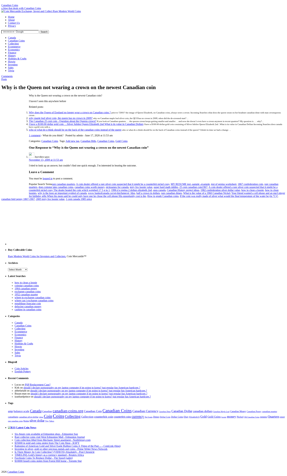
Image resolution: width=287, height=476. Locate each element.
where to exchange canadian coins (32, 297)
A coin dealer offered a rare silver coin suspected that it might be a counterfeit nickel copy (122, 184)
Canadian (47, 411)
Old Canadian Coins (251, 417)
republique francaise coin (28, 303)
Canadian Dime (165, 411)
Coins (58, 416)
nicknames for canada (117, 187)
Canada (12, 37)
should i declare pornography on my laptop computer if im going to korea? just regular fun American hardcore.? (81, 387)
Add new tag (72, 141)
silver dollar (37, 420)
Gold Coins (121, 141)
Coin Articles (21, 368)
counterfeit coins (122, 416)
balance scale (21, 411)
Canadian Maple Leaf (221, 411)
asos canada (159, 190)
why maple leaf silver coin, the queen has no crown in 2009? (61, 118)
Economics (14, 49)
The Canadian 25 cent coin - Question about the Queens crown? (62, 121)
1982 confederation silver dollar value (220, 190)
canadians (13, 416)
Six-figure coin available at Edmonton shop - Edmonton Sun (46, 434)
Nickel (240, 416)
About (11, 19)
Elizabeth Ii (194, 417)
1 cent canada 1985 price (79, 199)
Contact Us (14, 22)
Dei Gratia (148, 417)
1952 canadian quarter (26, 294)
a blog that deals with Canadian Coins (21, 8)
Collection (87, 416)
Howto (11, 61)
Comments (7, 76)
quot (282, 416)
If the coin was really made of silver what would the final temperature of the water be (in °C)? (229, 196)
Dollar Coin (165, 417)
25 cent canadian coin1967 (193, 187)
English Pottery (23, 371)
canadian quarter (269, 411)
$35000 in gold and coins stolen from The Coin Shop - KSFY (47, 443)
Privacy (12, 25)
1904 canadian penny (26, 288)
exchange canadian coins (28, 291)
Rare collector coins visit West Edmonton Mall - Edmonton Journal (50, 437)
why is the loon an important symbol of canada (62, 193)
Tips (46, 421)
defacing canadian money (28, 306)
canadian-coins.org (68, 411)
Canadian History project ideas (183, 190)
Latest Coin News (26, 427)
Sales (10, 67)
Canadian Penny (254, 411)
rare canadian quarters (63, 184)
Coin (48, 416)
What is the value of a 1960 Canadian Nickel (206, 193)
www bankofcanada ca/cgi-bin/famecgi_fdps (111, 193)
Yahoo (51, 421)
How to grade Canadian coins (163, 196)
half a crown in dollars (148, 193)
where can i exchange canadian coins (34, 300)
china (41, 417)
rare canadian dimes (171, 193)
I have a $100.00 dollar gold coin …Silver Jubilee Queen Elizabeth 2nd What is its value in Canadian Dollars (86, 124)
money (231, 416)
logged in (47, 178)
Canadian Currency (145, 411)
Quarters (273, 416)
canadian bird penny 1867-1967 (18, 199)
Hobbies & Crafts (17, 58)
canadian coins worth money (89, 187)
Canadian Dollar (181, 411)
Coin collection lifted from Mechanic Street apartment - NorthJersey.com (53, 440)
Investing (13, 64)
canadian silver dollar (28, 417)
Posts (4, 79)
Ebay (186, 417)
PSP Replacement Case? (37, 384)
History (12, 55)
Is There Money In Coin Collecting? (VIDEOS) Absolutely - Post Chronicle (55, 452)
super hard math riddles (166, 187)
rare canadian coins (15, 421)
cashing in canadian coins (28, 309)
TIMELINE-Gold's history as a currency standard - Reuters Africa (49, 455)
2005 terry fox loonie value (50, 199)
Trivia (11, 70)
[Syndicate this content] (12, 427)
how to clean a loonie (252, 190)
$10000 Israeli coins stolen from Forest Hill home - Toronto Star (48, 461)
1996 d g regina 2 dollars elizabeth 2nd (131, 190)
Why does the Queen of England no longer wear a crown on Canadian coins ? (70, 112)
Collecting (13, 43)
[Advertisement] (143, 2)
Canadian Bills (88, 141)
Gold (203, 416)
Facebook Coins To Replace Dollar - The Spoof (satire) (44, 458)
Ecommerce (14, 46)
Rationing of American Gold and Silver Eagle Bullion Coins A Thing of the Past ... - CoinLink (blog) (68, 446)
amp (10, 411)
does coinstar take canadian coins (56, 187)
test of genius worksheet (223, 184)
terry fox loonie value (141, 187)
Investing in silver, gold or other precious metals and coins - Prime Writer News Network (61, 449)
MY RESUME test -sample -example (190, 184)
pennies (263, 417)
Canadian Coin (93, 411)
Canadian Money (238, 411)
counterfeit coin (103, 416)
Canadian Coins (9, 5)
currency (138, 416)
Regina (26, 421)
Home (11, 16)
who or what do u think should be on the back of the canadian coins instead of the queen (75, 129)
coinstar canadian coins (27, 285)
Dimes (156, 417)
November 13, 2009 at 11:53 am (46, 159)
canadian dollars (202, 411)
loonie (223, 417)
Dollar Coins (177, 416)
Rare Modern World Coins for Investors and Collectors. (37, 256)
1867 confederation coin (250, 184)
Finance (12, 52)
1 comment (35, 135)
